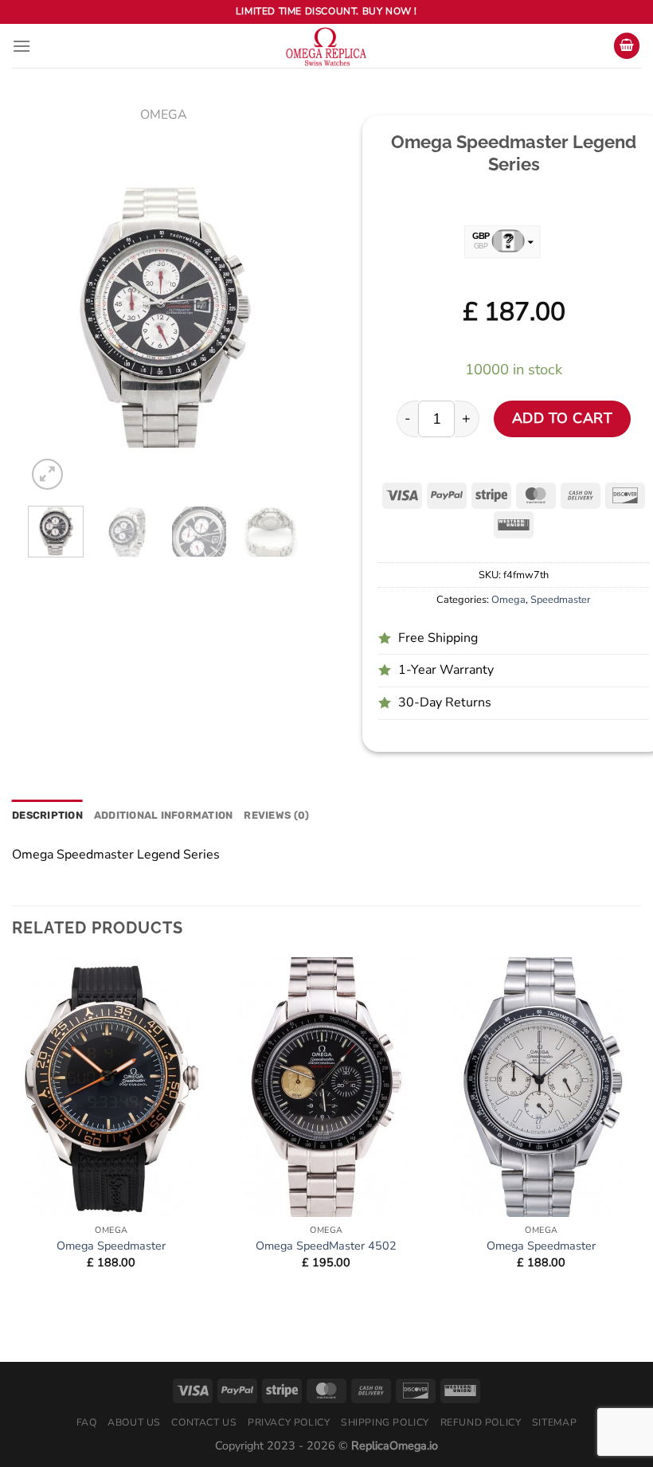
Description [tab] (47, 815)
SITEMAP (554, 1422)
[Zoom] (47, 474)
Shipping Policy (385, 1422)
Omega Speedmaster (111, 1246)
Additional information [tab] (163, 815)
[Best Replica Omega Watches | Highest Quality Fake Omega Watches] (326, 46)
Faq (86, 1422)
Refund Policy (481, 1422)
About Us (134, 1422)
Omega (163, 114)
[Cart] (626, 46)
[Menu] (21, 45)
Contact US (204, 1422)
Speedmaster (560, 600)
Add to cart (562, 418)
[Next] (273, 320)
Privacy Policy (289, 1422)
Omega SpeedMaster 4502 (326, 1246)
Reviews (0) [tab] (276, 815)
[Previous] (53, 320)
